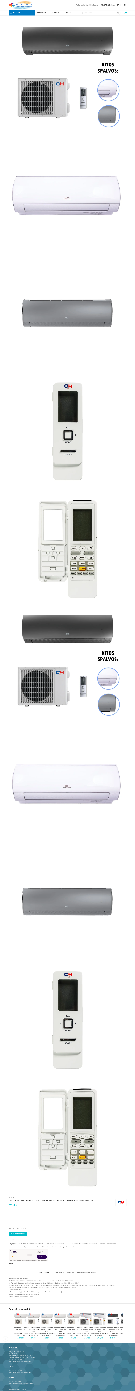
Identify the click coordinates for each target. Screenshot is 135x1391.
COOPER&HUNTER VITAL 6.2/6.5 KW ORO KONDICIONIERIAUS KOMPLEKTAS (20, 1331)
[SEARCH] (118, 13)
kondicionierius (34, 1247)
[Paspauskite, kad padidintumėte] (5, 1339)
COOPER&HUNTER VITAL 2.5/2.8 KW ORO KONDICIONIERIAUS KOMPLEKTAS (60, 1331)
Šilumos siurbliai (111, 1244)
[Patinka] (25, 1320)
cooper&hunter (18, 1247)
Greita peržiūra (25, 1316)
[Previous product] (10, 1197)
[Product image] (20, 1319)
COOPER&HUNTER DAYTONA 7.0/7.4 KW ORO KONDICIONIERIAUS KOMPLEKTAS (113, 1331)
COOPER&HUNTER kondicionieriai (26, 1244)
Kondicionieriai (93, 1244)
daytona (26, 1247)
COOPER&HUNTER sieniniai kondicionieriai (51, 1244)
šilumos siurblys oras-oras (73, 1247)
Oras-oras (102, 1244)
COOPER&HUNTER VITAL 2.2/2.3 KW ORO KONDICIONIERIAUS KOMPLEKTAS (73, 1331)
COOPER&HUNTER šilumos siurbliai (77, 1244)
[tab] (44, 1272)
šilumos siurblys (59, 1247)
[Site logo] (21, 5)
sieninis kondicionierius (47, 1247)
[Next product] (14, 1197)
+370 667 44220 (105, 5)
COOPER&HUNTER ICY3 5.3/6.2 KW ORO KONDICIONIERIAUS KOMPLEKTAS (100, 1331)
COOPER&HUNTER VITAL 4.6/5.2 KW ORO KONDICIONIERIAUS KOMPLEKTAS (33, 1331)
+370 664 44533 (121, 5)
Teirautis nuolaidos (18, 1234)
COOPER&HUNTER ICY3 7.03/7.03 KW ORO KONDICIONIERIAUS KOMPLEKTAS (86, 1331)
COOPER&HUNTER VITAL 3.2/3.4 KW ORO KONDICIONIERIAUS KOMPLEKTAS (47, 1331)
